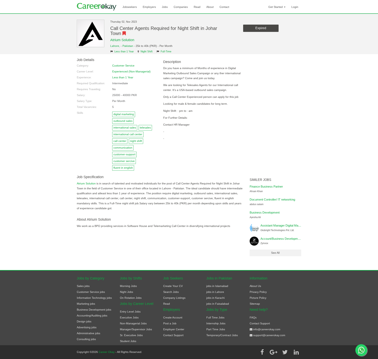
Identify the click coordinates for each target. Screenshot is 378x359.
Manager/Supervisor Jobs (136, 329)
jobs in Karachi (215, 297)
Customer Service (123, 65)
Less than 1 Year (124, 51)
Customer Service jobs (91, 291)
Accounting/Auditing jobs (92, 315)
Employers (149, 6)
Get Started (276, 6)
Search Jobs (171, 291)
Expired (260, 28)
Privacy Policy (258, 291)
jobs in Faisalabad (217, 303)
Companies (181, 6)
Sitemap (255, 303)
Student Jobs (128, 341)
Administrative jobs (88, 333)
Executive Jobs (129, 317)
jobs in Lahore (215, 291)
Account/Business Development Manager (287, 238)
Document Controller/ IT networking (272, 199)
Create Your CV (173, 286)
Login (294, 6)
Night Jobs (126, 291)
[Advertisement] (275, 117)
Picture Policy (258, 297)
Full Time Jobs (215, 317)
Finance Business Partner (266, 186)
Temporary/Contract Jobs (222, 335)
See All (275, 252)
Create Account (172, 317)
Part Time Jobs (215, 329)
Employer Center (173, 329)
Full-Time (166, 51)
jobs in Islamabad (217, 286)
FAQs (253, 317)
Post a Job (169, 323)
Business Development (265, 212)
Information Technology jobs (94, 297)
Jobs (165, 6)
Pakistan (127, 45)
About (210, 6)
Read (197, 6)
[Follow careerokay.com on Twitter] (285, 352)
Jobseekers (129, 6)
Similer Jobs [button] (260, 179)
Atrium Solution (122, 40)
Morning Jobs (128, 286)
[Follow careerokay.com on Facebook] (262, 352)
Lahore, (115, 45)
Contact (224, 6)
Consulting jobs (86, 339)
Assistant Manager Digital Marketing (283, 225)
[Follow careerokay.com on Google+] (273, 352)
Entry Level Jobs (130, 311)
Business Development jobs (94, 309)
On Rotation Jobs (131, 297)
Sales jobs (83, 286)
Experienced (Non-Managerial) (131, 71)
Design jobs (84, 321)
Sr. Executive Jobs (131, 335)
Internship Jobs (215, 323)
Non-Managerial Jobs (133, 323)
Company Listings (174, 297)
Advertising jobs (86, 327)
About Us (255, 286)
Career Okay (107, 351)
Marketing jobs (86, 303)
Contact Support (173, 335)
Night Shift (147, 51)
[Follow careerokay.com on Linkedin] (296, 352)
